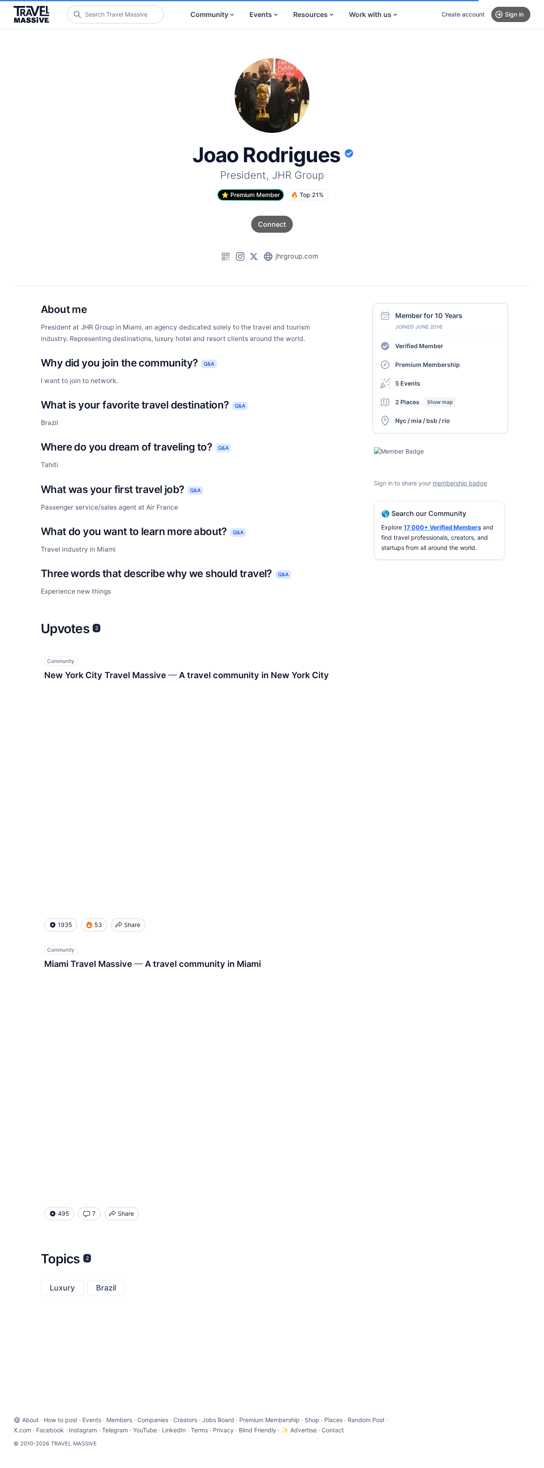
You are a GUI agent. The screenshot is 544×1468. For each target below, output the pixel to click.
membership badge (460, 483)
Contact (333, 1430)
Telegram (115, 1430)
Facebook (50, 1430)
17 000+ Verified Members (442, 527)
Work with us (370, 14)
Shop (312, 1419)
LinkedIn (174, 1430)
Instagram (83, 1430)
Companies (152, 1419)
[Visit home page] (31, 14)
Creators (185, 1419)
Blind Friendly (257, 1430)
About (30, 1419)
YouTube (145, 1430)
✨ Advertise (299, 1430)
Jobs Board (218, 1419)
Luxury (62, 1287)
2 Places (424, 402)
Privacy (223, 1430)
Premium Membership (427, 364)
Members (119, 1419)
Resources (310, 14)
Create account (463, 14)
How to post (60, 1419)
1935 (65, 924)
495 (63, 1213)
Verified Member (419, 345)
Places (333, 1419)
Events (260, 14)
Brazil (106, 1287)
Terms (199, 1430)
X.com (22, 1430)
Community (209, 14)
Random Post (366, 1419)
